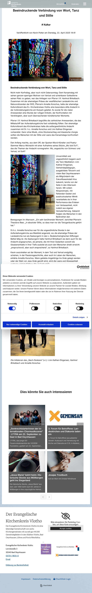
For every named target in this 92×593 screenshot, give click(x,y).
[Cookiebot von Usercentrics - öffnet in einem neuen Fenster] (78, 267)
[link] (65, 516)
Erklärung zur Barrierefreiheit (17, 565)
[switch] (34, 308)
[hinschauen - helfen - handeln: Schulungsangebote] (46, 549)
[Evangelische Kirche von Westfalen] (67, 548)
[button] (84, 4)
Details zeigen (79, 317)
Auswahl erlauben (46, 324)
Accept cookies (66, 528)
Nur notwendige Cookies (16, 324)
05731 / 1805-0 (12, 556)
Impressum (25, 579)
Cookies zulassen (75, 324)
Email (8, 559)
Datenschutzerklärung (42, 579)
